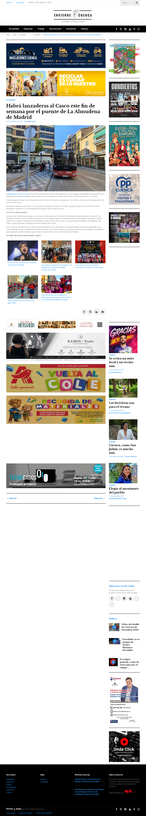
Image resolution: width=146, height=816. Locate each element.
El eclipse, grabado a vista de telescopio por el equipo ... (129, 663)
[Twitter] (118, 598)
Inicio (8, 35)
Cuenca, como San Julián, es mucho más (122, 449)
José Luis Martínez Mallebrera (120, 413)
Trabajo (40, 29)
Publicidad (20, 2)
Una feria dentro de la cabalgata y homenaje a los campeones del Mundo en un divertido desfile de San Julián (55, 297)
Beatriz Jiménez (131, 456)
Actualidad (14, 29)
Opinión (9, 2)
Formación (71, 29)
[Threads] (136, 598)
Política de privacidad (44, 813)
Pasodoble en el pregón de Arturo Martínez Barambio (131, 644)
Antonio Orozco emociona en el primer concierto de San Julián (87, 780)
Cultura (84, 29)
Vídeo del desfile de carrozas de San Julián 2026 (130, 627)
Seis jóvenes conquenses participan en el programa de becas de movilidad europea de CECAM (56, 267)
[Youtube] (130, 598)
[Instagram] (124, 598)
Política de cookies (25, 813)
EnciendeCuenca (30, 121)
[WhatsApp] (112, 605)
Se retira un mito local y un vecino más (121, 362)
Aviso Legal (10, 813)
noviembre (22, 35)
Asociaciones (55, 29)
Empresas (28, 29)
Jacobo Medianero (115, 372)
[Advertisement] (56, 443)
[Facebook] (112, 598)
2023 (14, 35)
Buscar (136, 2)
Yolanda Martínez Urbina (118, 499)
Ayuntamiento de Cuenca (17, 194)
